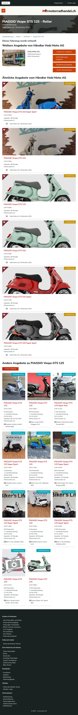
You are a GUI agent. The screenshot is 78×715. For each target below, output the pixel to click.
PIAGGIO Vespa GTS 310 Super (17, 296)
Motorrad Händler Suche (11, 687)
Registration (58, 3)
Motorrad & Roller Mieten (12, 644)
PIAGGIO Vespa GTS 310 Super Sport (20, 112)
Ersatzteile (6, 673)
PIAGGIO (27, 37)
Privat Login (72, 3)
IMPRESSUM (7, 706)
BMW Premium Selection (12, 627)
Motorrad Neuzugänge (10, 622)
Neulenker (6, 656)
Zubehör (6, 675)
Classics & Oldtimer (10, 660)
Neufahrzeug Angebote (64, 65)
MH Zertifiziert (8, 632)
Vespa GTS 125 (38, 37)
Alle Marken (7, 634)
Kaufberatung (7, 697)
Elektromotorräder (9, 663)
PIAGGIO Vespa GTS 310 (15, 158)
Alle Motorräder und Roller (12, 620)
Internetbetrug (8, 699)
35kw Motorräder (9, 651)
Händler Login (8, 689)
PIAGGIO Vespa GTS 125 (15, 204)
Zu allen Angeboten (10, 369)
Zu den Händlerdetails (64, 70)
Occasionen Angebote (64, 52)
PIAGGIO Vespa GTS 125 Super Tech (63, 404)
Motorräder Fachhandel (11, 625)
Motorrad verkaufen (10, 636)
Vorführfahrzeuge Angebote (62, 58)
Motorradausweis (9, 701)
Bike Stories (7, 665)
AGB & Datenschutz (10, 704)
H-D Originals (8, 629)
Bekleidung (7, 677)
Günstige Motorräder (10, 658)
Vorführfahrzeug (7, 37)
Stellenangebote (9, 679)
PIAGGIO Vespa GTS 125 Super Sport (13, 463)
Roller (18, 37)
